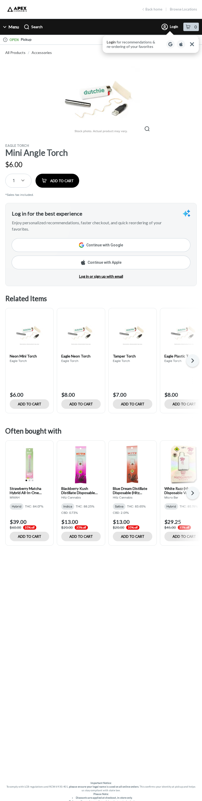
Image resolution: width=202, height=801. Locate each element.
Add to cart (29, 404)
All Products (15, 53)
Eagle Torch (17, 145)
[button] (151, 44)
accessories (42, 53)
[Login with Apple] (181, 44)
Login (174, 26)
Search (37, 26)
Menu (13, 26)
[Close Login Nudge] (192, 44)
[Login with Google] (170, 44)
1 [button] (13, 180)
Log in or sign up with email (101, 276)
